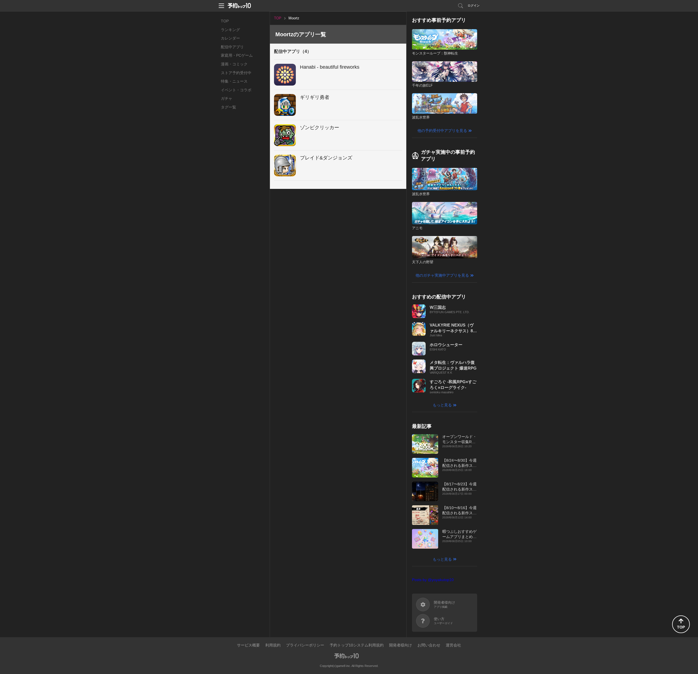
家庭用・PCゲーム (237, 55)
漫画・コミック (234, 64)
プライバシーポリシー (305, 645)
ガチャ (226, 98)
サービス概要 (248, 645)
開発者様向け (400, 645)
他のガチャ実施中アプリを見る (442, 275)
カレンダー (230, 38)
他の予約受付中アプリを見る (442, 130)
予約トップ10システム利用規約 (357, 645)
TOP (225, 21)
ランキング (230, 30)
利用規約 (273, 645)
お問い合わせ (428, 645)
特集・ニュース (234, 81)
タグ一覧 (228, 107)
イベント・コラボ (236, 90)
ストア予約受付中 (236, 73)
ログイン (474, 5)
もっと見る (442, 405)
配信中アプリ (232, 47)
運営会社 (453, 645)
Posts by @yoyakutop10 (433, 580)
